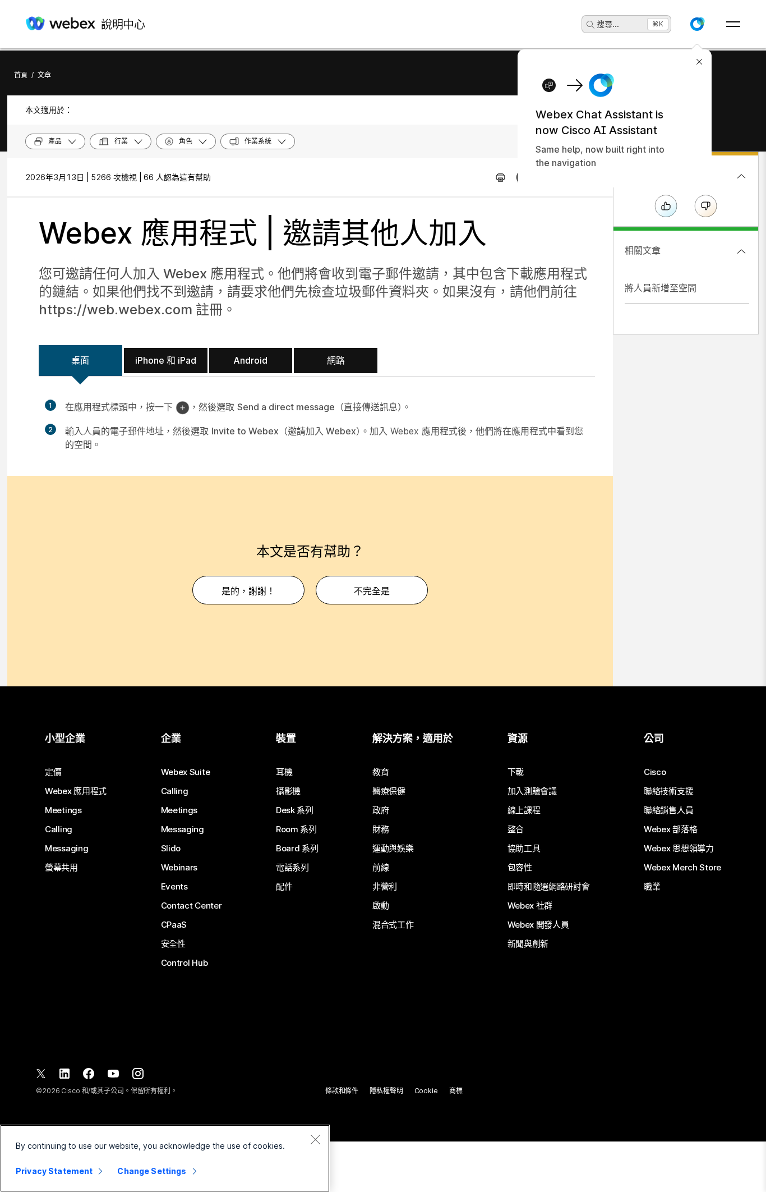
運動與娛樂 (393, 848)
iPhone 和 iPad (165, 360)
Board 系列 (297, 848)
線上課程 (524, 810)
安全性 (173, 944)
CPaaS (174, 925)
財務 (380, 829)
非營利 (384, 887)
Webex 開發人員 (538, 925)
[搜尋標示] (590, 25)
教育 (380, 772)
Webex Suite (185, 772)
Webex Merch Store (682, 868)
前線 (380, 868)
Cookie (426, 1090)
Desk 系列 (294, 810)
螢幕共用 (61, 868)
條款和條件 (341, 1090)
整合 (515, 829)
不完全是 (372, 591)
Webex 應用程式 (76, 791)
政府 (380, 810)
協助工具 (524, 848)
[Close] (315, 1139)
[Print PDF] (500, 177)
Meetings (63, 810)
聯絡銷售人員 (668, 810)
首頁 (20, 75)
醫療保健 (388, 791)
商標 (456, 1090)
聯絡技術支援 (668, 791)
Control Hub (184, 963)
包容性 (519, 868)
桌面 (80, 360)
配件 (284, 887)
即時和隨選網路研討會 (548, 887)
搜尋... (608, 24)
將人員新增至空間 (660, 288)
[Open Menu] (733, 24)
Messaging (66, 848)
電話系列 (292, 868)
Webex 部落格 (670, 829)
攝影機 (288, 791)
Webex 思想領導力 (679, 848)
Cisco (655, 772)
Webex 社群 (530, 906)
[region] (165, 1158)
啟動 (380, 906)
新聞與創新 (528, 944)
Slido (171, 848)
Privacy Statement (54, 1171)
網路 (336, 360)
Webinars (179, 868)
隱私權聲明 (386, 1090)
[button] (697, 24)
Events (174, 887)
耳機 (284, 772)
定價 (53, 772)
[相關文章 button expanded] (741, 251)
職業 (652, 887)
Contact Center (191, 906)
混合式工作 (393, 925)
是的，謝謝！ (248, 591)
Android (250, 360)
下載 (515, 772)
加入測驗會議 (532, 791)
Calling (58, 829)
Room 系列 (296, 829)
